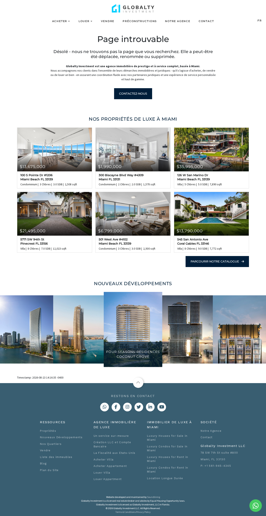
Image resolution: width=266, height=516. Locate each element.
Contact (206, 21)
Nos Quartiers (51, 443)
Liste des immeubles (56, 457)
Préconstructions (140, 21)
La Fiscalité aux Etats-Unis (114, 452)
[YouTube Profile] (161, 407)
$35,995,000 (190, 166)
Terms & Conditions (125, 512)
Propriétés (48, 430)
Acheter (59, 21)
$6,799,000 (110, 230)
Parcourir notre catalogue (215, 261)
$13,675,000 (32, 166)
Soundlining (153, 497)
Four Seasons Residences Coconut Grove (133, 354)
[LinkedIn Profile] (150, 407)
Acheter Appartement (110, 466)
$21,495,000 (33, 230)
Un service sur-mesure (111, 435)
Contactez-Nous (133, 93)
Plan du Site (49, 470)
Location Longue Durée (165, 478)
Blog (43, 463)
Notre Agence (177, 21)
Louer (84, 21)
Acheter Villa (104, 459)
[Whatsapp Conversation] (104, 407)
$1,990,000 (110, 166)
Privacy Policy (143, 512)
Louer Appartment (108, 479)
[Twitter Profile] (138, 407)
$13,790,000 (190, 230)
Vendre (108, 21)
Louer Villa (102, 472)
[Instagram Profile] (127, 407)
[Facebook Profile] (116, 407)
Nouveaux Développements (61, 437)
